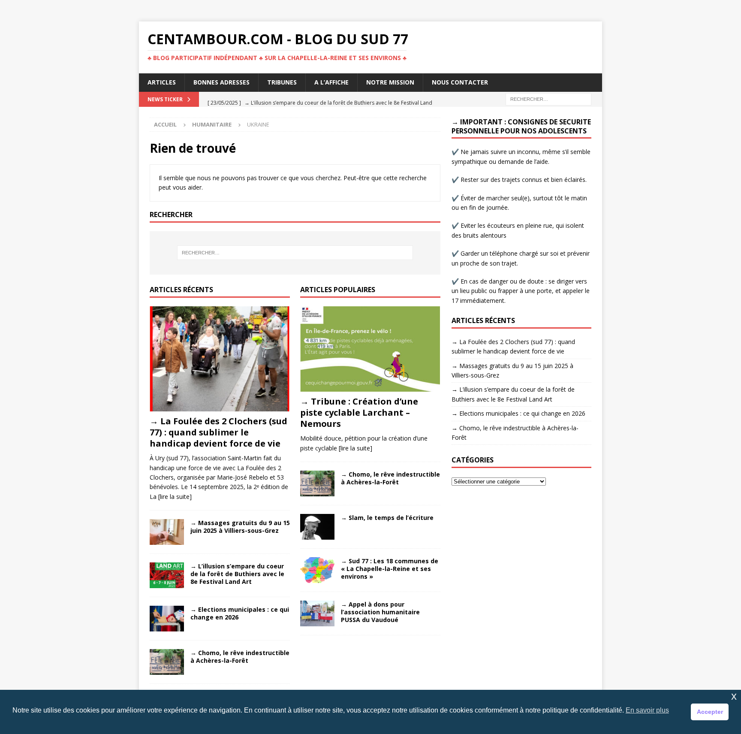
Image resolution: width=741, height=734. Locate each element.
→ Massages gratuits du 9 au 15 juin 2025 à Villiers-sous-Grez (240, 527)
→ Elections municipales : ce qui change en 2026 (239, 613)
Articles (162, 82)
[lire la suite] (175, 496)
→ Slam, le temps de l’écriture (387, 517)
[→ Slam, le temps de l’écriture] (317, 527)
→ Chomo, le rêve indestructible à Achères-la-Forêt (239, 657)
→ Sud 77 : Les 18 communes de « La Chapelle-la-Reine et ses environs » (389, 568)
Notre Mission (390, 82)
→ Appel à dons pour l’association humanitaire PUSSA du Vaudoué (380, 612)
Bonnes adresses (221, 82)
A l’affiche (331, 82)
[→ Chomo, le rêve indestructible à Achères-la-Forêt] (167, 662)
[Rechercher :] (548, 98)
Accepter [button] (710, 711)
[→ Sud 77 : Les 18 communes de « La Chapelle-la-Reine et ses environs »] (317, 570)
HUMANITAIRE (212, 124)
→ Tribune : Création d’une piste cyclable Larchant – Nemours (359, 412)
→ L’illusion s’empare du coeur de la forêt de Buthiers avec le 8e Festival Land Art (237, 574)
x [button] (734, 696)
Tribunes (282, 82)
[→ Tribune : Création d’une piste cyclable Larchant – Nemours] (370, 349)
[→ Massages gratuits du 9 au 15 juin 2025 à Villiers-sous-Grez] (167, 532)
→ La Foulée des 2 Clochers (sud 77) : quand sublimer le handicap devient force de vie (218, 432)
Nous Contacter (460, 82)
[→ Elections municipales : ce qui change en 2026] (167, 618)
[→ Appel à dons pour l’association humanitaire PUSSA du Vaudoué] (317, 613)
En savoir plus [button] (647, 710)
